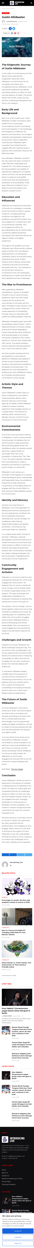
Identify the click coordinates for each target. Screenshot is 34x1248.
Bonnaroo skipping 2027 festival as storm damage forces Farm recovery (22, 1056)
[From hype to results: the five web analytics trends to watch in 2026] (17, 886)
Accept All (17, 1231)
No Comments (6, 24)
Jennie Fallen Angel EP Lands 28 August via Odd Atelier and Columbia (22, 1045)
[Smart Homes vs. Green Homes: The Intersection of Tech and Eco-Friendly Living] (17, 949)
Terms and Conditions (9, 1184)
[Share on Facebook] (10, 28)
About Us (5, 1173)
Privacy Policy (6, 1181)
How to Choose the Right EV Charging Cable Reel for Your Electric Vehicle (14, 932)
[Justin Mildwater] (17, 47)
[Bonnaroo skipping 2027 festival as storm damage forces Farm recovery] (6, 1057)
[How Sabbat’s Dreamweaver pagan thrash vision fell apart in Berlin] (17, 997)
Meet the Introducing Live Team (12, 1178)
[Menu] (3, 3)
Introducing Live (12, 21)
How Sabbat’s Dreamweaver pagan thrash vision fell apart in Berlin (16, 1010)
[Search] (31, 3)
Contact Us (5, 1176)
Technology (6, 13)
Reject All (18, 1243)
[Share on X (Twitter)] (13, 28)
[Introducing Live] (17, 3)
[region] (17, 1230)
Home (3, 8)
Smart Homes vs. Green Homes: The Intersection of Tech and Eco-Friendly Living (16, 965)
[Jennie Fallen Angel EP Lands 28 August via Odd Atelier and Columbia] (6, 1045)
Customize (18, 1237)
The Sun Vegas (17, 769)
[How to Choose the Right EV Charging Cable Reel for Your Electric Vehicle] (17, 916)
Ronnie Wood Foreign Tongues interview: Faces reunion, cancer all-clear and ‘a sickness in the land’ (22, 1031)
